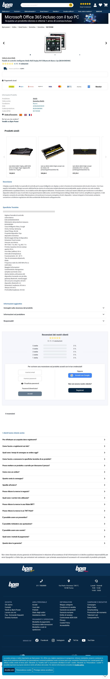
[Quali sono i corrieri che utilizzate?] (104, 498)
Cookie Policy (65, 623)
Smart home (43, 11)
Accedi (34, 605)
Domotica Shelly (38, 101)
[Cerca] (70, 5)
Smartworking (92, 610)
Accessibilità (64, 625)
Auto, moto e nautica (84, 11)
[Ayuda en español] (20, 115)
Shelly (35, 98)
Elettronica (5, 11)
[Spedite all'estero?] (104, 485)
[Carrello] (106, 6)
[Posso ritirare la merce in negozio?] (104, 492)
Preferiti (35, 610)
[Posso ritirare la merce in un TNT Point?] (104, 511)
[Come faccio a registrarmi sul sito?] (104, 446)
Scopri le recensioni (85, 7)
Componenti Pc (93, 618)
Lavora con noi (10, 612)
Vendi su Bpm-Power (13, 610)
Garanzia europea (66, 612)
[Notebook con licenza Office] (55, 18)
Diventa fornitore (11, 618)
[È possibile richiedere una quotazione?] (104, 524)
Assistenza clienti (39, 615)
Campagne (91, 605)
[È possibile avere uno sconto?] (104, 530)
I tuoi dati (35, 607)
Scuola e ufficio (68, 11)
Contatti (8, 607)
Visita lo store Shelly (8, 58)
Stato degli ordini (38, 612)
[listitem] (21, 157)
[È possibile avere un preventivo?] (104, 518)
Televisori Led (92, 615)
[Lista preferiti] (100, 6)
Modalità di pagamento (41, 622)
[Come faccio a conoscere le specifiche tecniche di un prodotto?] (104, 459)
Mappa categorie (66, 605)
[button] (3, 43)
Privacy (62, 620)
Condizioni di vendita (68, 607)
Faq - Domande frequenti (14, 615)
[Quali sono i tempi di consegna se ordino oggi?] (104, 453)
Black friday (91, 607)
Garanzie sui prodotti (68, 610)
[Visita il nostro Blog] (28, 569)
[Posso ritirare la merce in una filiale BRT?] (104, 505)
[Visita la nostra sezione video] (82, 569)
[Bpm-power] (7, 5)
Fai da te (16, 11)
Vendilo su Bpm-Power (10, 122)
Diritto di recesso (66, 615)
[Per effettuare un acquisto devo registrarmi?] (104, 440)
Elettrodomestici (30, 11)
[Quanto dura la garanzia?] (104, 543)
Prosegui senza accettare (43, 670)
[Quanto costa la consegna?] (104, 479)
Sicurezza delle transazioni (42, 625)
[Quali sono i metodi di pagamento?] (104, 537)
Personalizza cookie (23, 670)
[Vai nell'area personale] (96, 5)
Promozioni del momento (96, 612)
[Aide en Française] (30, 115)
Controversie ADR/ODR (68, 618)
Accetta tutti (9, 670)
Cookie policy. (79, 665)
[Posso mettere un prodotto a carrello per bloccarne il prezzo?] (104, 466)
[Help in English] (25, 115)
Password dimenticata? (30, 388)
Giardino (55, 11)
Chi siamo (8, 605)
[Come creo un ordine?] (104, 472)
